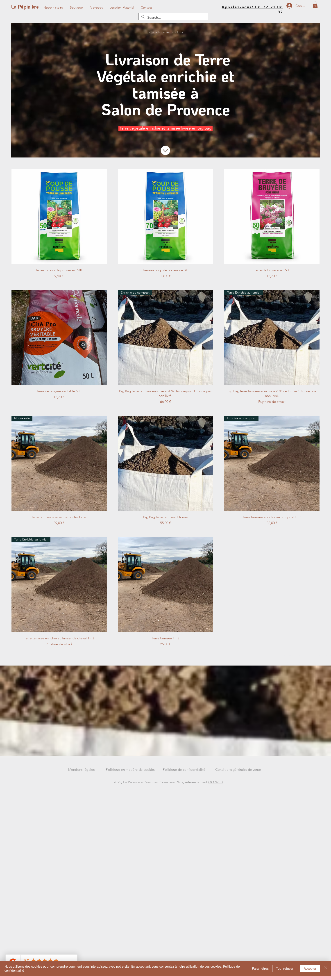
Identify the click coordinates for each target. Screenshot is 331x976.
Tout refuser (284, 968)
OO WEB (215, 782)
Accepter (310, 968)
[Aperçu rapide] (59, 216)
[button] (315, 5)
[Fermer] (325, 968)
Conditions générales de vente (238, 769)
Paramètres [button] (260, 968)
